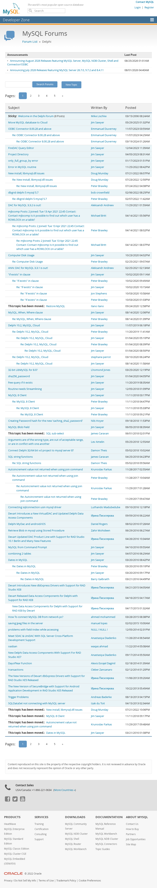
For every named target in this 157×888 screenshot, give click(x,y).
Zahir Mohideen (100, 530)
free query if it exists (20, 382)
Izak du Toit (98, 703)
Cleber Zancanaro (101, 669)
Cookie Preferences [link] (90, 880)
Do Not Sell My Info (25, 880)
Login (138, 7)
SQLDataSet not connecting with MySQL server (36, 703)
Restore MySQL (55, 306)
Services (41, 817)
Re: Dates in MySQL (24, 566)
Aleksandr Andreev (102, 205)
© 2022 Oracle (33, 873)
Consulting (41, 834)
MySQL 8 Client (17, 395)
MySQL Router (73, 844)
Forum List (29, 41)
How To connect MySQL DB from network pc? (35, 617)
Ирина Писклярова (102, 515)
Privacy (8, 880)
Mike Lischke (99, 116)
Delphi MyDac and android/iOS (27, 524)
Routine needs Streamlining (25, 389)
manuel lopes (99, 623)
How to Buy (132, 829)
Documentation (109, 817)
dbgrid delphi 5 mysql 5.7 (23, 192)
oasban (12, 646)
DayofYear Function (20, 663)
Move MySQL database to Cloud (27, 122)
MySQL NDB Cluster (76, 833)
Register (149, 7)
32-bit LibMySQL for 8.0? (23, 370)
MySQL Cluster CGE (15, 853)
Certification (41, 829)
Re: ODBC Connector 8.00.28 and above (36, 135)
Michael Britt (98, 215)
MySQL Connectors (106, 844)
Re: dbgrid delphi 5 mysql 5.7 (29, 199)
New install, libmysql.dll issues (26, 173)
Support (39, 839)
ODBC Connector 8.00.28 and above (29, 129)
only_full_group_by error (23, 160)
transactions (15, 669)
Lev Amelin (97, 442)
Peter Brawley (99, 186)
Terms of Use (46, 880)
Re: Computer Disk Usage (27, 261)
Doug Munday (99, 173)
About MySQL (137, 817)
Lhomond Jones (100, 370)
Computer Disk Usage (21, 255)
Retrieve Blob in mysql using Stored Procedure (36, 530)
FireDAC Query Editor (21, 148)
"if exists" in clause (19, 274)
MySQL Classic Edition (16, 848)
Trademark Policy (66, 880)
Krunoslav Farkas (101, 469)
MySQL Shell (72, 838)
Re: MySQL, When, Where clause (31, 319)
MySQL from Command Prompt (27, 547)
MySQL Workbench (75, 849)
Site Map (131, 844)
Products (12, 817)
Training (39, 823)
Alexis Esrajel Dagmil (103, 663)
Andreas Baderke (101, 697)
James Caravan (100, 433)
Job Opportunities (136, 839)
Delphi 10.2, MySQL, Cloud (24, 325)
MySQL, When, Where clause (25, 312)
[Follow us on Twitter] (15, 800)
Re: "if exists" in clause (25, 281)
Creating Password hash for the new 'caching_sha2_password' (45, 421)
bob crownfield (100, 192)
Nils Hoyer (97, 421)
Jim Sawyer (97, 122)
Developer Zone (16, 19)
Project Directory (18, 154)
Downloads (75, 817)
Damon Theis (99, 450)
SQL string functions (20, 457)
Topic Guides (102, 849)
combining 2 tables (19, 553)
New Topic (71, 84)
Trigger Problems (18, 697)
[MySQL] (11, 8)
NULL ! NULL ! (99, 629)
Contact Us (132, 823)
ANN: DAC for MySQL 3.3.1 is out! (28, 268)
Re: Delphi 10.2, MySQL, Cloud (30, 331)
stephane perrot (101, 357)
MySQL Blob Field (18, 427)
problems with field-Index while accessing (33, 629)
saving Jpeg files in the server (25, 623)
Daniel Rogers (99, 524)
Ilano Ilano (97, 306)
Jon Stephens (99, 293)
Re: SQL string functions (26, 463)
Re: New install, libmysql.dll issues (32, 179)
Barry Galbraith (100, 579)
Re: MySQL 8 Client (23, 401)
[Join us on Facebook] (7, 800)
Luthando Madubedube (105, 507)
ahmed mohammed (103, 617)
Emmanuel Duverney (104, 129)
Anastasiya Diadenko (103, 638)
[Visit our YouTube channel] (22, 800)
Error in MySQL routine (22, 167)
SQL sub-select (55, 433)
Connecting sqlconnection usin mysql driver (34, 507)
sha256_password (19, 376)
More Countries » (64, 790)
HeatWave (10, 823)
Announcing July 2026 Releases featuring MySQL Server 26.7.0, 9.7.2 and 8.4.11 (57, 70)
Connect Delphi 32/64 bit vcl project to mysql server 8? (41, 450)
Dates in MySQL (17, 560)
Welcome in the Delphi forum (36, 116)
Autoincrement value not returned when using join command (45, 469)
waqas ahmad (99, 646)
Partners (131, 834)
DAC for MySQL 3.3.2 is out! (24, 205)
